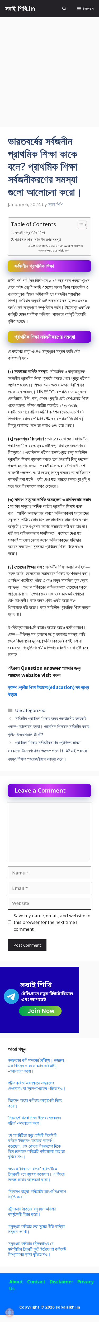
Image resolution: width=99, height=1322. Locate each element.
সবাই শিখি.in (20, 8)
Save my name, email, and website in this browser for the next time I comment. (52, 922)
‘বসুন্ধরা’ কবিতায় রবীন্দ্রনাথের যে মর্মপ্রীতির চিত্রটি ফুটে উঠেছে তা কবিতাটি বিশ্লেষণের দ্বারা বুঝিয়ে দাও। (37, 1248)
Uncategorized (30, 710)
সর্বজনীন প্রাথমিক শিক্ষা (30, 232)
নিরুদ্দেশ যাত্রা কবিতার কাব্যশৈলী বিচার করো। (35, 1103)
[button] (64, 8)
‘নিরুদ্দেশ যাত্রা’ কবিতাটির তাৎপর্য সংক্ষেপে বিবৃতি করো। (37, 1194)
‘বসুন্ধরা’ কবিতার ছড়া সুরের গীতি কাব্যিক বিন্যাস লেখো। (36, 1229)
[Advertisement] (49, 69)
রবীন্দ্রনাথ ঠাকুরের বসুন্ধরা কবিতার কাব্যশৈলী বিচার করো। (32, 1211)
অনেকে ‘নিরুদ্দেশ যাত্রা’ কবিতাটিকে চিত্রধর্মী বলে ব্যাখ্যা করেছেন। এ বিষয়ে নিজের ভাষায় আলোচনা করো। (36, 1174)
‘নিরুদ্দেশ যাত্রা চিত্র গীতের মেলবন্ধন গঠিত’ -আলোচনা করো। (34, 1120)
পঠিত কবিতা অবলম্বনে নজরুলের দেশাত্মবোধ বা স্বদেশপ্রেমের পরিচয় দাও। (36, 1085)
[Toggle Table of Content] (80, 224)
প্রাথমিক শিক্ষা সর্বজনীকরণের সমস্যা (38, 239)
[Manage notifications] (9, 1312)
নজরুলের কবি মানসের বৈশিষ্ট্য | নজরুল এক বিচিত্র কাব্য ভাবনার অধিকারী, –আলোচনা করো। (36, 1065)
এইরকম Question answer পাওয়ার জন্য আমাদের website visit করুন (60, 248)
